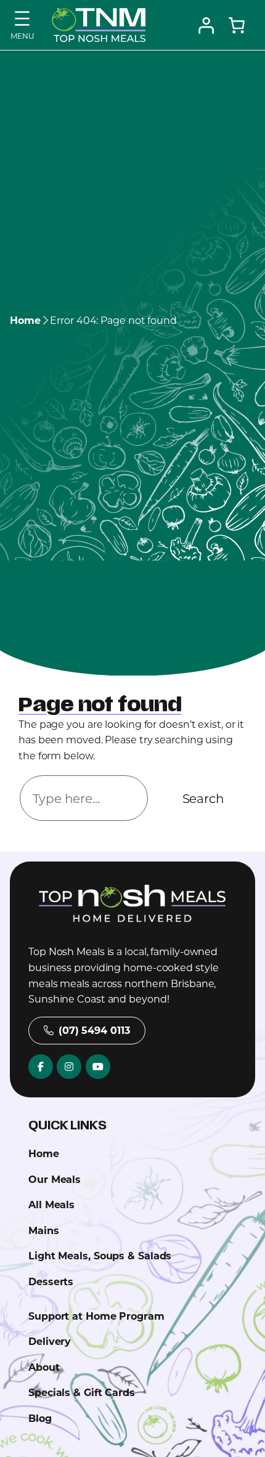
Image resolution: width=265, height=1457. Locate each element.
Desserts (50, 1281)
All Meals (51, 1204)
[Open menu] (22, 23)
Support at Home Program (96, 1315)
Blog (40, 1417)
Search (203, 798)
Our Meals (54, 1178)
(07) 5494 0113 (94, 1029)
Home (25, 319)
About (44, 1366)
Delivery (49, 1340)
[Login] (205, 25)
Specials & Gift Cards (81, 1392)
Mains (43, 1230)
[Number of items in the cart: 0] (236, 25)
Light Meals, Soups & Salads (99, 1255)
